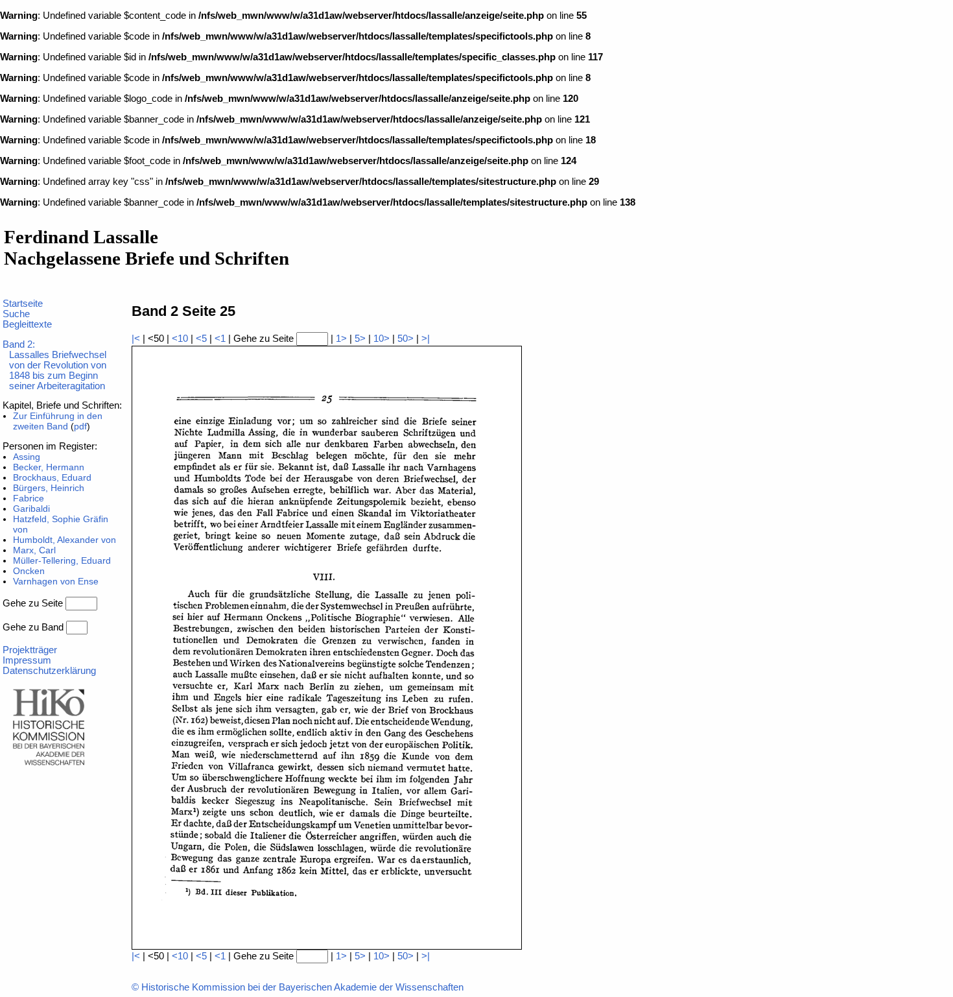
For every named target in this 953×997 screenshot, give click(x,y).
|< (136, 338)
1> (341, 338)
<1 (220, 338)
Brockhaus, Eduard (52, 477)
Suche (16, 314)
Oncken (29, 571)
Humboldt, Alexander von (64, 540)
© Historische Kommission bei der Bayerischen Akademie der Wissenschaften (298, 987)
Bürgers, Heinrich (48, 488)
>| (425, 338)
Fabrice (28, 498)
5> (360, 338)
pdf (80, 426)
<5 (201, 338)
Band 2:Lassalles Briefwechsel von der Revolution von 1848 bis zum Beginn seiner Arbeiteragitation (54, 365)
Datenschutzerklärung (49, 671)
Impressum (27, 660)
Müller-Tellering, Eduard (62, 560)
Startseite (23, 303)
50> (405, 338)
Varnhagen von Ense (56, 581)
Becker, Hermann (48, 467)
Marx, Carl (34, 550)
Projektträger (30, 650)
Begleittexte (27, 324)
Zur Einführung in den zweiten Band (57, 421)
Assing (26, 456)
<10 (180, 338)
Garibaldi (31, 508)
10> (381, 338)
